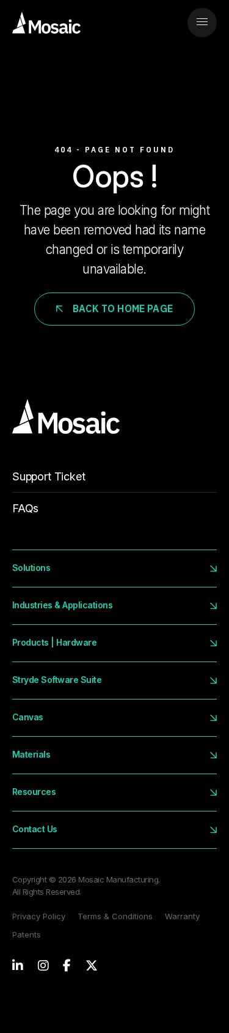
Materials (31, 754)
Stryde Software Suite (56, 679)
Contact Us (34, 829)
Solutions (31, 567)
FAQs (25, 508)
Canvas (27, 717)
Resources (34, 791)
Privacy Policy (38, 916)
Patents (26, 934)
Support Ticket (48, 476)
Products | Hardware (54, 642)
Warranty (182, 916)
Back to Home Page (123, 308)
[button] (202, 22)
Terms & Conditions (115, 916)
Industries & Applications (62, 605)
